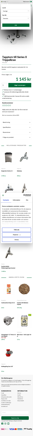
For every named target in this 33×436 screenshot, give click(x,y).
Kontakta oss (4, 406)
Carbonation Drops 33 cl (8, 302)
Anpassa (15, 234)
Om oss (19, 393)
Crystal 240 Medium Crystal (22, 303)
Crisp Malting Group (21, 300)
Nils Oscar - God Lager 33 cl (24, 335)
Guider (19, 395)
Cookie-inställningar (6, 402)
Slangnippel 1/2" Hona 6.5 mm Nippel (8, 335)
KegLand (4, 62)
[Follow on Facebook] (2, 423)
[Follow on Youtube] (8, 423)
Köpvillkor (3, 395)
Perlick (2, 264)
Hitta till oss (20, 397)
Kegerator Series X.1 (7, 171)
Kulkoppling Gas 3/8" (7, 366)
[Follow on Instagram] (5, 423)
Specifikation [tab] (7, 127)
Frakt (2, 393)
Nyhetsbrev (20, 398)
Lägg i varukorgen (19, 85)
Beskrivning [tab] (6, 122)
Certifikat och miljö (6, 400)
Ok (16, 25)
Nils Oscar (19, 332)
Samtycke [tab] (6, 200)
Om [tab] (27, 200)
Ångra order (4, 398)
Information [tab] (16, 200)
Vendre (20, 420)
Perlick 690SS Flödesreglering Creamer (8, 267)
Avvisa (17, 239)
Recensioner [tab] (6, 132)
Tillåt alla (16, 229)
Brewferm (3, 300)
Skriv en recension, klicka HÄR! (10, 115)
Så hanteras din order (6, 397)
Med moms (26, 1)
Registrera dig (15, 418)
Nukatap (19, 171)
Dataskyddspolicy (5, 404)
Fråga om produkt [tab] (8, 137)
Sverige (5, 2)
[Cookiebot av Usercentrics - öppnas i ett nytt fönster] (23, 195)
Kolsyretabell (20, 400)
